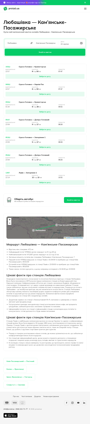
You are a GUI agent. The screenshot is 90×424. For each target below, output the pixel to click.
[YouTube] (78, 402)
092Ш (8, 102)
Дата (62, 41)
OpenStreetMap (78, 238)
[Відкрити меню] (85, 8)
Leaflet (68, 238)
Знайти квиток (73, 200)
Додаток (37, 396)
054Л (8, 120)
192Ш (8, 67)
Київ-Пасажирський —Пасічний (20, 361)
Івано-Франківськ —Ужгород (19, 377)
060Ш (8, 84)
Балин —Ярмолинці (15, 369)
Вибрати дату (45, 76)
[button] (33, 230)
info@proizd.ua (9, 409)
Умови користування (51, 396)
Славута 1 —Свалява (16, 385)
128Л (8, 173)
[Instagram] (72, 402)
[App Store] (11, 415)
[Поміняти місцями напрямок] (32, 43)
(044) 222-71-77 (22, 409)
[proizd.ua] (12, 9)
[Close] (85, 2)
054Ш (8, 155)
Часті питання (26, 396)
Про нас (16, 396)
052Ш (8, 137)
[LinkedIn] (84, 402)
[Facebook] (66, 402)
